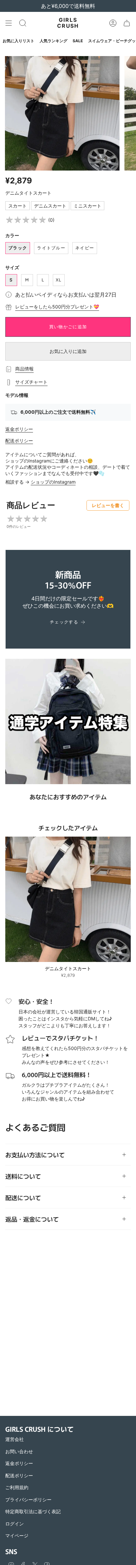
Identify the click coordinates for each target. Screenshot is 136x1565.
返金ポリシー (19, 429)
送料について (23, 1176)
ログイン (14, 1523)
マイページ (16, 1535)
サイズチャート (31, 382)
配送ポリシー (19, 440)
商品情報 (24, 368)
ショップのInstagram (53, 482)
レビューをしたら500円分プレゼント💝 (57, 306)
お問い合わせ (19, 1451)
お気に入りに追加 (68, 351)
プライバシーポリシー (28, 1499)
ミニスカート (87, 205)
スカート (17, 205)
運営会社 (14, 1439)
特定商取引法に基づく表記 (33, 1511)
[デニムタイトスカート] (68, 899)
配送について (23, 1197)
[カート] (127, 23)
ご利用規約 (16, 1487)
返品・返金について (32, 1219)
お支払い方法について (35, 1154)
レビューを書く (108, 505)
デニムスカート (50, 205)
